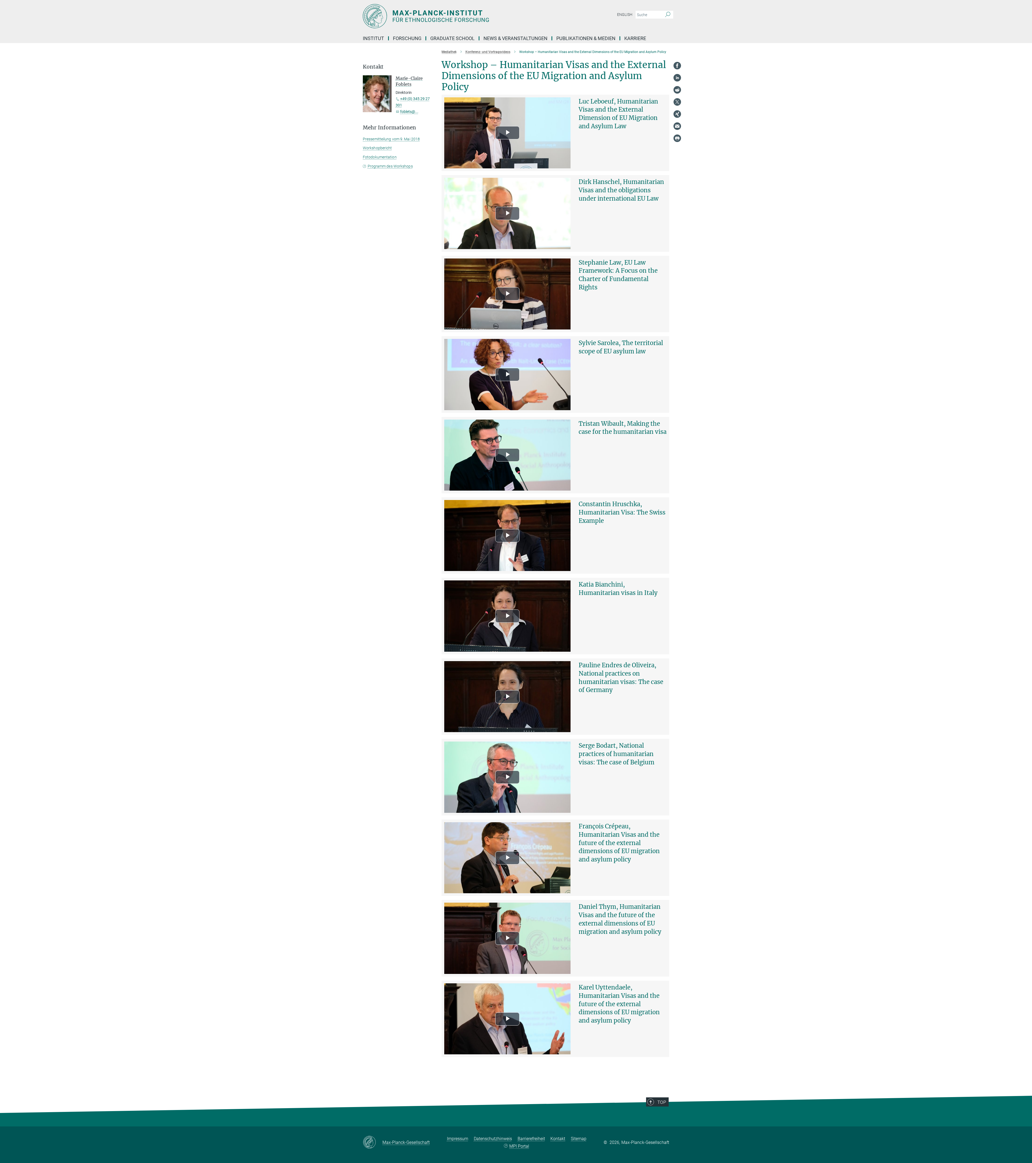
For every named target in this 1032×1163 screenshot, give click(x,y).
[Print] (677, 138)
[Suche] (667, 15)
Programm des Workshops (390, 166)
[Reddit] (677, 90)
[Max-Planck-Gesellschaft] (372, 1142)
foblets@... (409, 111)
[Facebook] (677, 66)
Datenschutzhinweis (493, 1138)
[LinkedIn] (677, 78)
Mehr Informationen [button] (389, 128)
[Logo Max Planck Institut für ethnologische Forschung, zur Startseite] (463, 16)
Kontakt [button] (373, 67)
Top (661, 1102)
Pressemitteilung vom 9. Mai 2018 (391, 139)
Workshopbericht (377, 148)
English (624, 14)
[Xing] (677, 114)
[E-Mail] (677, 126)
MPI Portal (519, 1146)
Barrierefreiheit (531, 1138)
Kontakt (557, 1138)
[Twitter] (677, 102)
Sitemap (578, 1138)
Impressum (457, 1138)
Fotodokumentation (380, 157)
